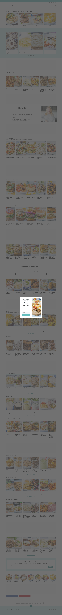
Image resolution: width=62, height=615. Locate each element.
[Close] (40, 298)
